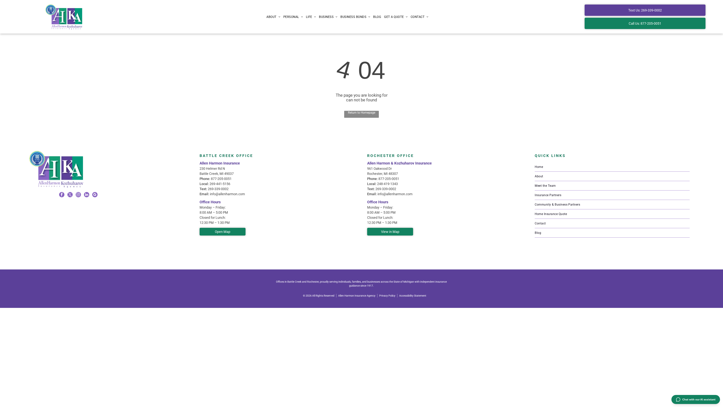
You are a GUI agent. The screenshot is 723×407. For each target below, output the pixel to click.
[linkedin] (86, 195)
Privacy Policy (387, 295)
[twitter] (70, 195)
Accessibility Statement (412, 295)
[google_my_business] (95, 195)
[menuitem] (273, 16)
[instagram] (78, 195)
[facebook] (61, 195)
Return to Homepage (361, 112)
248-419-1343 (387, 184)
